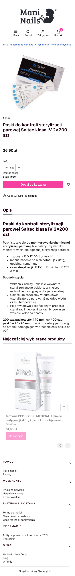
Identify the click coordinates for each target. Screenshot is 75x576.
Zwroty (7, 474)
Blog (5, 557)
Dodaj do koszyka (33, 184)
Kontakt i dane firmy (15, 554)
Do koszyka (16, 435)
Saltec (6, 117)
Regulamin (9, 538)
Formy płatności (12, 512)
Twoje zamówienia (14, 489)
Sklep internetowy (33, 571)
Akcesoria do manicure (21, 44)
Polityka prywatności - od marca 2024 (25, 535)
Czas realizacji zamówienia (19, 519)
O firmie (7, 561)
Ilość (5, 161)
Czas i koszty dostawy (16, 516)
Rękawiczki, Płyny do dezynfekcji (55, 44)
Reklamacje (10, 470)
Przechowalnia (11, 497)
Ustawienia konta (13, 493)
